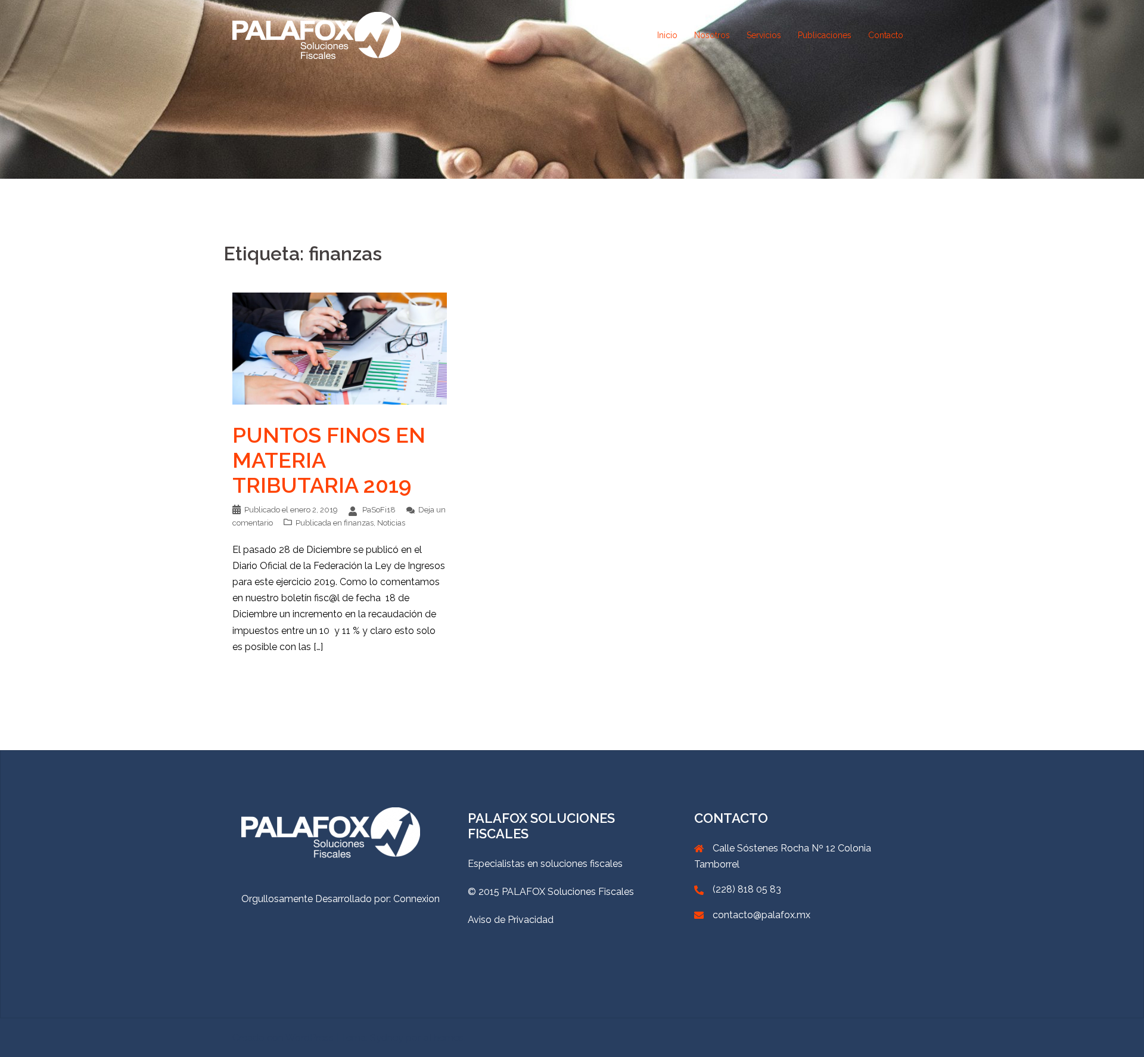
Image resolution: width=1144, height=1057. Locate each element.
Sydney (386, 1037)
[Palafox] (316, 35)
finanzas (359, 522)
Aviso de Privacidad (511, 919)
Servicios (764, 35)
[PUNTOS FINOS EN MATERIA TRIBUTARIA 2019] (339, 347)
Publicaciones (824, 35)
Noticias (391, 522)
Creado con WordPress (283, 1037)
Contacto (885, 35)
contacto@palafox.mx (761, 915)
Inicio (667, 35)
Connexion (416, 898)
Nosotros (712, 35)
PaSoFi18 (379, 509)
